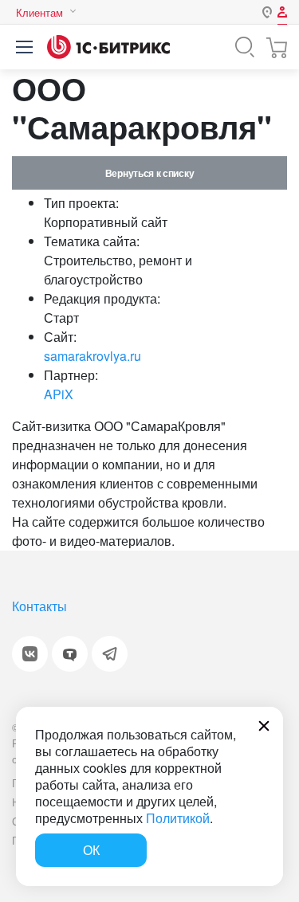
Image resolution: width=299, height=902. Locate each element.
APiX (58, 394)
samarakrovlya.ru (92, 356)
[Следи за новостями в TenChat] (70, 654)
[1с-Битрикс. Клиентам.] (108, 47)
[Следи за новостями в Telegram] (110, 654)
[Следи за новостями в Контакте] (30, 654)
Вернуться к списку (149, 173)
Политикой (178, 818)
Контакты (39, 606)
